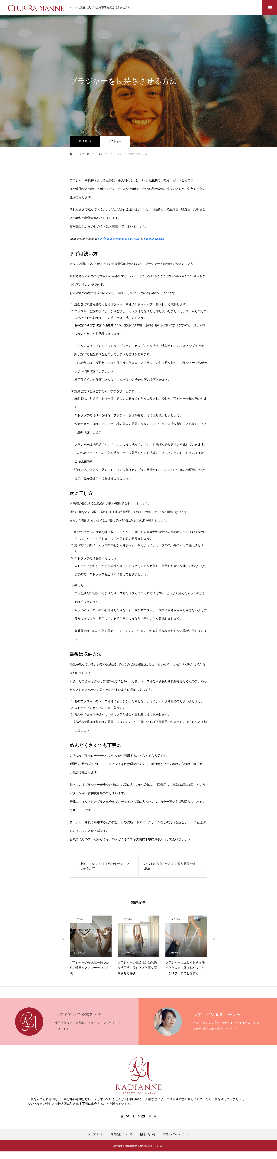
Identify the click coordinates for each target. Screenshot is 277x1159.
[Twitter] (128, 1116)
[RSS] (155, 1116)
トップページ (95, 1134)
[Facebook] (133, 1116)
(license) (160, 238)
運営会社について (121, 1134)
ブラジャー (115, 141)
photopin (149, 238)
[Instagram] (122, 1116)
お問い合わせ (147, 1134)
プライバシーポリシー (176, 1134)
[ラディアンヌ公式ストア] (138, 1075)
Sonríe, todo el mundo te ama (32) (118, 238)
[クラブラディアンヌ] (36, 7)
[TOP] (138, 992)
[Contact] (149, 1116)
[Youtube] (141, 1116)
